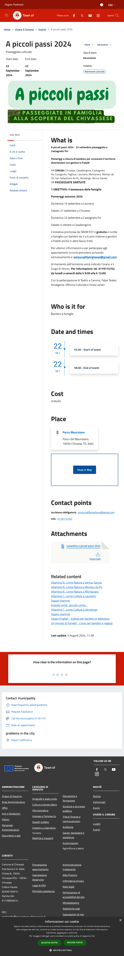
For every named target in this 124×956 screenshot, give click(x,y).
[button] (62, 950)
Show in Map (84, 470)
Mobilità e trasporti (42, 838)
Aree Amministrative (13, 802)
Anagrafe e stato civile (44, 799)
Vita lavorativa (40, 810)
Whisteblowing (71, 903)
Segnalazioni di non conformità (73, 916)
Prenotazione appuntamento (40, 867)
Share (87, 44)
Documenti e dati (11, 836)
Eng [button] (110, 4)
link (93, 936)
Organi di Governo (12, 796)
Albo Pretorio (70, 875)
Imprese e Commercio (44, 816)
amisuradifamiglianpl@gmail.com (95, 257)
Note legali (68, 887)
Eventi (96, 830)
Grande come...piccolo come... (69, 605)
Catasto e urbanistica (44, 828)
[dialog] (62, 936)
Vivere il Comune (24, 29)
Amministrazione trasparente (72, 867)
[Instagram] (97, 15)
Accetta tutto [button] (49, 942)
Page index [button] (15, 134)
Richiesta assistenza (43, 891)
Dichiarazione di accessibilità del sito (73, 895)
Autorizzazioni (70, 843)
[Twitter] (81, 15)
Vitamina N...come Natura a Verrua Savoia (76, 582)
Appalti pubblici (40, 822)
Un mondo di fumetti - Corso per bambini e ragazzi (82, 623)
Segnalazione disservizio (39, 877)
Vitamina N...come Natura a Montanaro (75, 591)
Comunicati (99, 802)
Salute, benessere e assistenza (73, 835)
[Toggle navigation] (6, 15)
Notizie (97, 796)
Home (7, 29)
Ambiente (68, 827)
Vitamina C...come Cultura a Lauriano (73, 596)
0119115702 (64, 519)
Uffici (5, 808)
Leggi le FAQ (39, 885)
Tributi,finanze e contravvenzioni (71, 819)
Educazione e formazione (70, 798)
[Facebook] (72, 15)
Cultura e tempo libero (44, 805)
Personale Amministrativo (10, 827)
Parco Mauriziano (74, 432)
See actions (102, 44)
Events (42, 29)
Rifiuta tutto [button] (75, 942)
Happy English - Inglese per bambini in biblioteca (80, 618)
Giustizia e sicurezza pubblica (74, 808)
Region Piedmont (14, 4)
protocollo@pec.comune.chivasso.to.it (23, 917)
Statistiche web (71, 909)
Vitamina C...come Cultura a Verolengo (74, 609)
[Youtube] (89, 15)
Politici (5, 819)
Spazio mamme (60, 600)
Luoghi (96, 824)
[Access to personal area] (101, 4)
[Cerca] (117, 15)
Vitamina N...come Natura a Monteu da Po (76, 587)
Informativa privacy (73, 881)
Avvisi (96, 808)
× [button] (120, 920)
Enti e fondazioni (11, 814)
